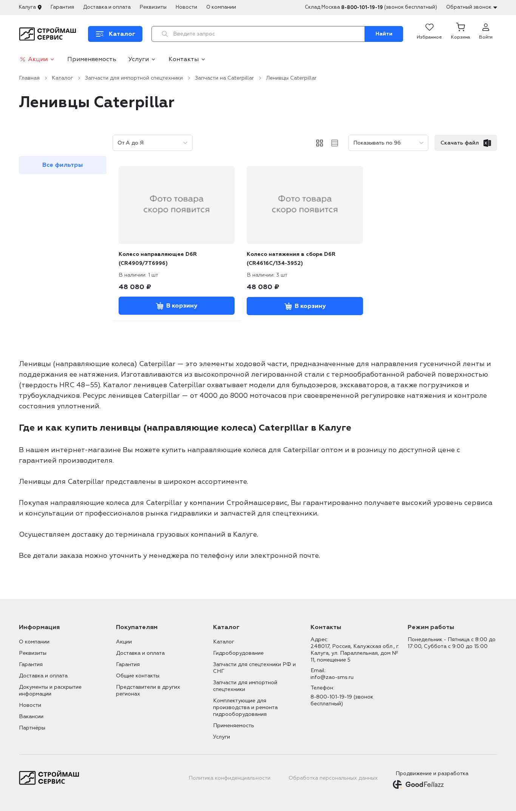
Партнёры (32, 728)
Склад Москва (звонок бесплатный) (371, 7)
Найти (383, 34)
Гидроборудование (238, 653)
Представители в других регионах (148, 690)
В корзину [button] (181, 305)
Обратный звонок (468, 7)
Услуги (138, 59)
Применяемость (91, 59)
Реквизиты (153, 7)
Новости (186, 7)
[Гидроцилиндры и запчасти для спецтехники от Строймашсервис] (49, 34)
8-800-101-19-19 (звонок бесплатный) (342, 700)
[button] (460, 34)
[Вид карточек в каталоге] (319, 143)
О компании (221, 7)
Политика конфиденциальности (229, 778)
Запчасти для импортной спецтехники (134, 78)
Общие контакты (137, 675)
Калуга (27, 7)
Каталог (62, 78)
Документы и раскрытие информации (50, 690)
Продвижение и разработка (431, 773)
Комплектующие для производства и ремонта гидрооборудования (245, 707)
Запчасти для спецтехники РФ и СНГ (254, 667)
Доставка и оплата (107, 7)
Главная (29, 78)
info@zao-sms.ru (332, 677)
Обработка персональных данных (333, 778)
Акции (38, 59)
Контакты (183, 59)
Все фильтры (62, 165)
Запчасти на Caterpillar (224, 78)
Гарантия (62, 7)
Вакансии (31, 716)
